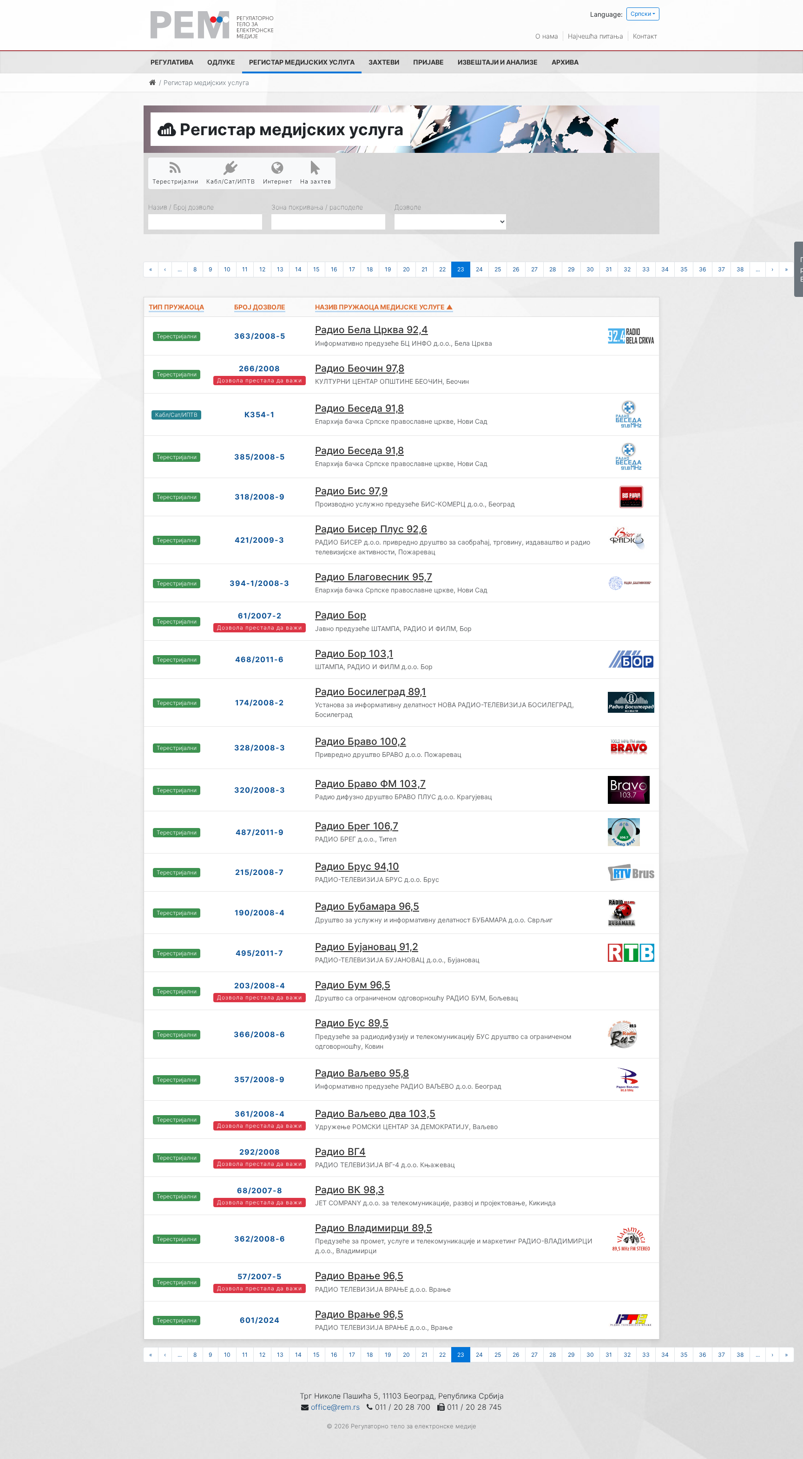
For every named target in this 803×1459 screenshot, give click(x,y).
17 (352, 269)
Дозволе (408, 207)
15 (316, 269)
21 (424, 269)
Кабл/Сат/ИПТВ (230, 181)
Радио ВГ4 (340, 1151)
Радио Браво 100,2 (360, 741)
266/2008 (259, 368)
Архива (565, 62)
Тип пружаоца (176, 307)
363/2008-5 (259, 336)
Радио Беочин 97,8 (359, 368)
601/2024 (260, 1320)
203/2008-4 (259, 985)
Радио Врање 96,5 (359, 1276)
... (180, 269)
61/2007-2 (260, 615)
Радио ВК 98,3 (349, 1190)
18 (370, 269)
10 (227, 269)
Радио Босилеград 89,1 (370, 691)
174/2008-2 (259, 702)
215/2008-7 (259, 872)
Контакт (645, 36)
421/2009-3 (259, 540)
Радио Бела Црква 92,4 (371, 329)
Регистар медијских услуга (302, 62)
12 (262, 269)
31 (609, 269)
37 (721, 269)
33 (646, 269)
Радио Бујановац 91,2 (366, 947)
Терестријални (175, 181)
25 (497, 269)
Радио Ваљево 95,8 (362, 1073)
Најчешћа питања (595, 36)
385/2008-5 (259, 456)
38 (740, 269)
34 (665, 269)
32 (627, 269)
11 (245, 269)
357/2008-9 (259, 1079)
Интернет (277, 181)
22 (442, 269)
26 (516, 269)
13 (280, 269)
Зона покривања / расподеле (317, 207)
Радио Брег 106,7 (356, 826)
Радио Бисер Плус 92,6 (371, 529)
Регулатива (172, 62)
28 (552, 269)
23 (460, 269)
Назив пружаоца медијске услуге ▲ (384, 307)
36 (702, 269)
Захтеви (384, 62)
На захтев (315, 181)
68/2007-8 (260, 1190)
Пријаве (428, 62)
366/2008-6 (259, 1034)
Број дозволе (259, 307)
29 (571, 269)
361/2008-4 (260, 1113)
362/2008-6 (259, 1238)
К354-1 (259, 414)
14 (298, 269)
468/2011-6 (259, 659)
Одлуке (221, 62)
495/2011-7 (259, 953)
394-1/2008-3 (260, 583)
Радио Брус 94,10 (357, 866)
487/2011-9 (260, 832)
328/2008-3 (259, 747)
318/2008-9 (260, 496)
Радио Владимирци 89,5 (373, 1228)
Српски (641, 13)
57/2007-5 (259, 1276)
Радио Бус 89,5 (351, 1023)
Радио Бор (340, 615)
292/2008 (259, 1152)
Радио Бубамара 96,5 (367, 906)
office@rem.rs (335, 1407)
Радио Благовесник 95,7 (373, 577)
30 (590, 269)
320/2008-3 (259, 790)
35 (683, 269)
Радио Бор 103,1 (354, 653)
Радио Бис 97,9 (351, 491)
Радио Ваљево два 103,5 (375, 1113)
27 (534, 269)
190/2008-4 (260, 912)
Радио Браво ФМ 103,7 (370, 783)
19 (388, 269)
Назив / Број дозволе (181, 207)
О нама (546, 36)
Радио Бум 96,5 (352, 985)
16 (334, 269)
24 (479, 269)
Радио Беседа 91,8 (359, 408)
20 (406, 269)
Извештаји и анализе (498, 62)
